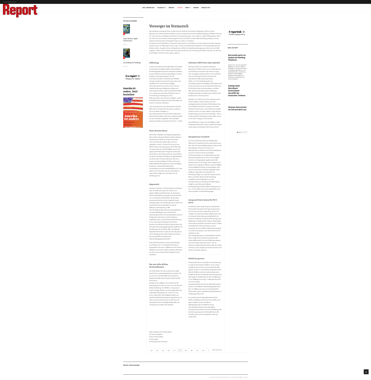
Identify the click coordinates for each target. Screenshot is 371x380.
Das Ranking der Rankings (132, 63)
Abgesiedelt (154, 184)
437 (174, 350)
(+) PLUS (179, 7)
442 (203, 350)
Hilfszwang (154, 62)
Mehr (187, 7)
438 (180, 350)
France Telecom (200, 267)
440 (192, 350)
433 (151, 350)
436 (169, 350)
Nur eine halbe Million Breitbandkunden (158, 265)
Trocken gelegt (153, 339)
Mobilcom (207, 265)
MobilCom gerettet (196, 258)
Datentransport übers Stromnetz (158, 342)
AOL (150, 271)
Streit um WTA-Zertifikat (156, 337)
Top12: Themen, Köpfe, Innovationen (130, 40)
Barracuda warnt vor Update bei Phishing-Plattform (237, 57)
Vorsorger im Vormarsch (168, 26)
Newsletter (206, 7)
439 (186, 350)
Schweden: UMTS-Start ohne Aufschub (204, 62)
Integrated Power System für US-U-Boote (202, 201)
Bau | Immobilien (148, 7)
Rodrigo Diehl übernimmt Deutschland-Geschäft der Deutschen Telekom (236, 90)
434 (157, 350)
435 (163, 350)
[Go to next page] (208, 350)
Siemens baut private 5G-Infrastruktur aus (237, 108)
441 (197, 350)
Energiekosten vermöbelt (198, 136)
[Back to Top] (366, 371)
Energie (171, 7)
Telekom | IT (161, 7)
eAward (196, 7)
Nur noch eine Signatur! (156, 334)
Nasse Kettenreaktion (158, 130)
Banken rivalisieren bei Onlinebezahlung (160, 332)
